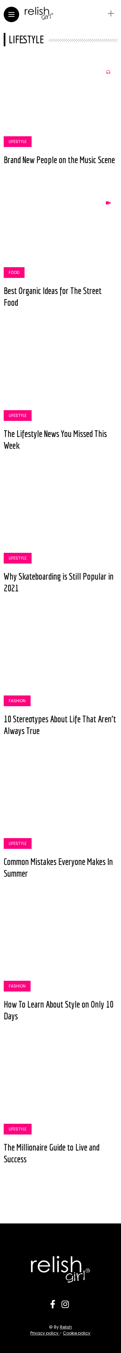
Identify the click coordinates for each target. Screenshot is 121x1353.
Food (14, 272)
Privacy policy (44, 1333)
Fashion (17, 701)
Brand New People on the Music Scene (59, 159)
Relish (66, 1327)
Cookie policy (76, 1333)
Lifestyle (18, 141)
